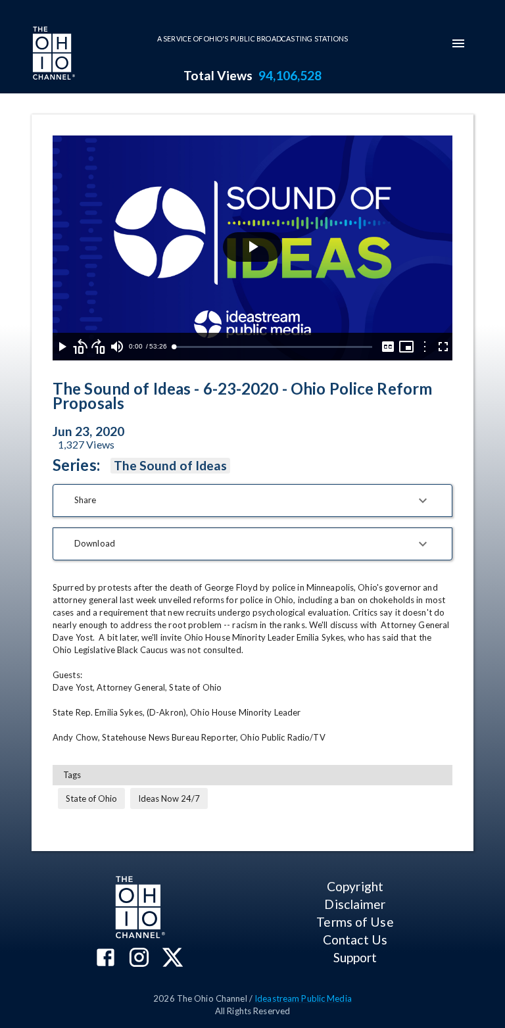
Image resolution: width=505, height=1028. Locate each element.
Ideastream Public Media (303, 998)
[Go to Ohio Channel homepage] (53, 54)
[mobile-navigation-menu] (458, 43)
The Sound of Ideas (170, 465)
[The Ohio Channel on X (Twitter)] (172, 958)
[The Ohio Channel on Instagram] (139, 958)
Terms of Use (354, 922)
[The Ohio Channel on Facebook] (105, 958)
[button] (252, 500)
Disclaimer (354, 904)
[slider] (273, 347)
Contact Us (355, 939)
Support (355, 957)
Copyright (355, 886)
